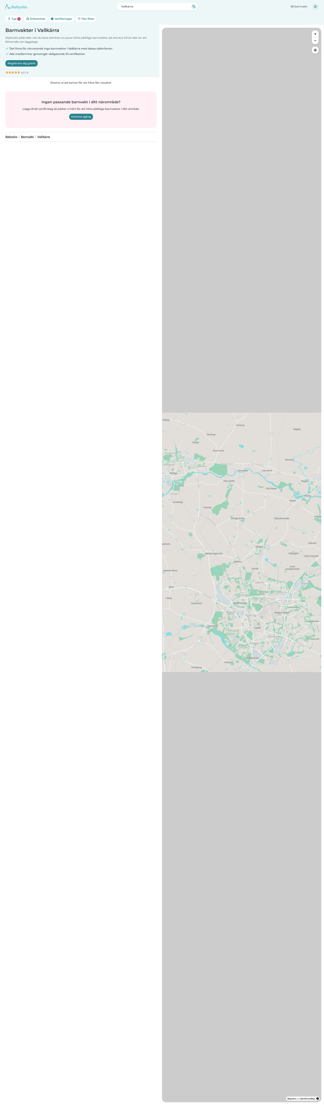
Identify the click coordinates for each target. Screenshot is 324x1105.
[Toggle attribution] (318, 1099)
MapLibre (291, 1098)
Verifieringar (63, 18)
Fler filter (87, 18)
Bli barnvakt (299, 6)
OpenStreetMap (307, 1098)
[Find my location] (315, 50)
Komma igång (81, 116)
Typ (15, 18)
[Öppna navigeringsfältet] (315, 6)
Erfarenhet (37, 18)
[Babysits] (16, 6)
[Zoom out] (315, 40)
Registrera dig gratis (21, 63)
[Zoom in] (315, 33)
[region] (241, 565)
